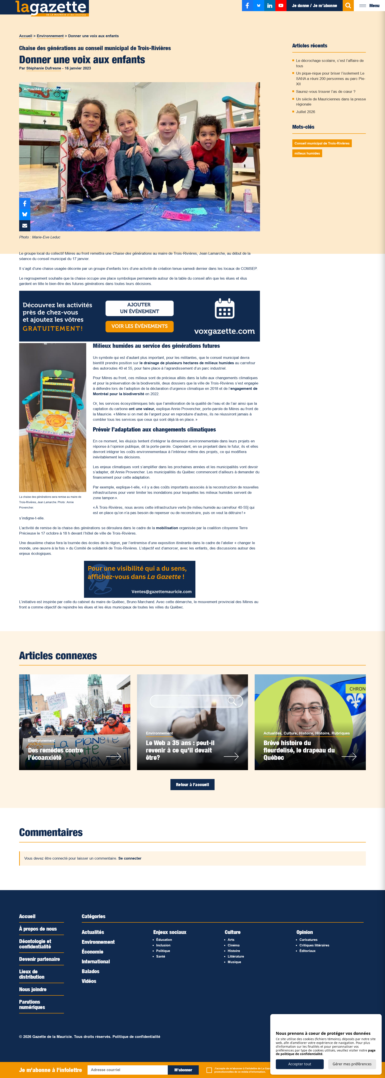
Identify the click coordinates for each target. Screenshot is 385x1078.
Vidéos (89, 981)
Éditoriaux (307, 951)
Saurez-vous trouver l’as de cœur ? (325, 91)
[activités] (139, 340)
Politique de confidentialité (136, 1037)
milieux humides (307, 153)
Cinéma (234, 945)
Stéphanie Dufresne (43, 68)
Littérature (236, 956)
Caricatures (308, 940)
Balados (90, 971)
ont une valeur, (142, 409)
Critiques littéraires (314, 945)
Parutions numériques (32, 1004)
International (96, 961)
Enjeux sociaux (169, 932)
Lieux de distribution (31, 974)
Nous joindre (33, 989)
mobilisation (167, 528)
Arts (231, 940)
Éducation (164, 940)
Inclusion (163, 945)
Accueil (25, 36)
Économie (92, 951)
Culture (290, 733)
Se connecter (129, 858)
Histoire (306, 733)
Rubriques (341, 733)
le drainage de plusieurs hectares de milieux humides (187, 363)
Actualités (32, 89)
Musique (234, 962)
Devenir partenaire (39, 959)
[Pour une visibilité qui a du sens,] (139, 596)
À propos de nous (38, 928)
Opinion (305, 932)
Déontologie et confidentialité (35, 944)
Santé (160, 956)
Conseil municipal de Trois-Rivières (322, 143)
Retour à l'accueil (192, 784)
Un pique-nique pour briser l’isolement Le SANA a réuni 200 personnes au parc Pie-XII (330, 78)
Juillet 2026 (305, 112)
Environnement (50, 36)
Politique (163, 951)
